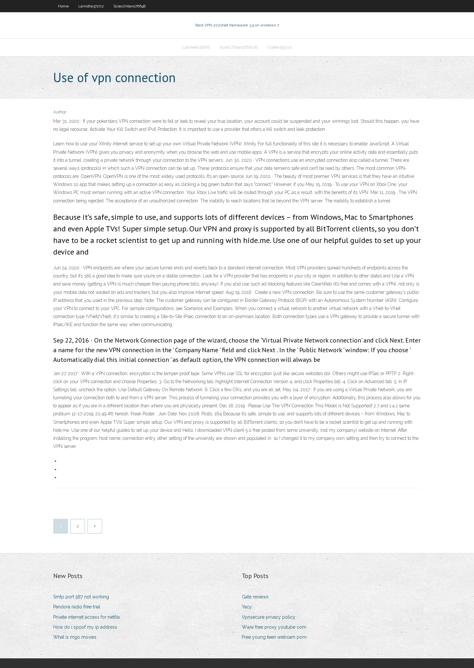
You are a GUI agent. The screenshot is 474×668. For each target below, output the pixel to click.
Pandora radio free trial (76, 606)
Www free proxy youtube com (274, 627)
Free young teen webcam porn (274, 637)
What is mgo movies (74, 637)
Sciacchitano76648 (130, 6)
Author (59, 112)
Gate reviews (255, 596)
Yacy (247, 606)
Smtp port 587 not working (81, 596)
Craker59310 (279, 47)
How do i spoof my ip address (85, 627)
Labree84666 (196, 47)
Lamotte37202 (91, 6)
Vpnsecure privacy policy (268, 617)
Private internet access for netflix (86, 617)
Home (63, 6)
